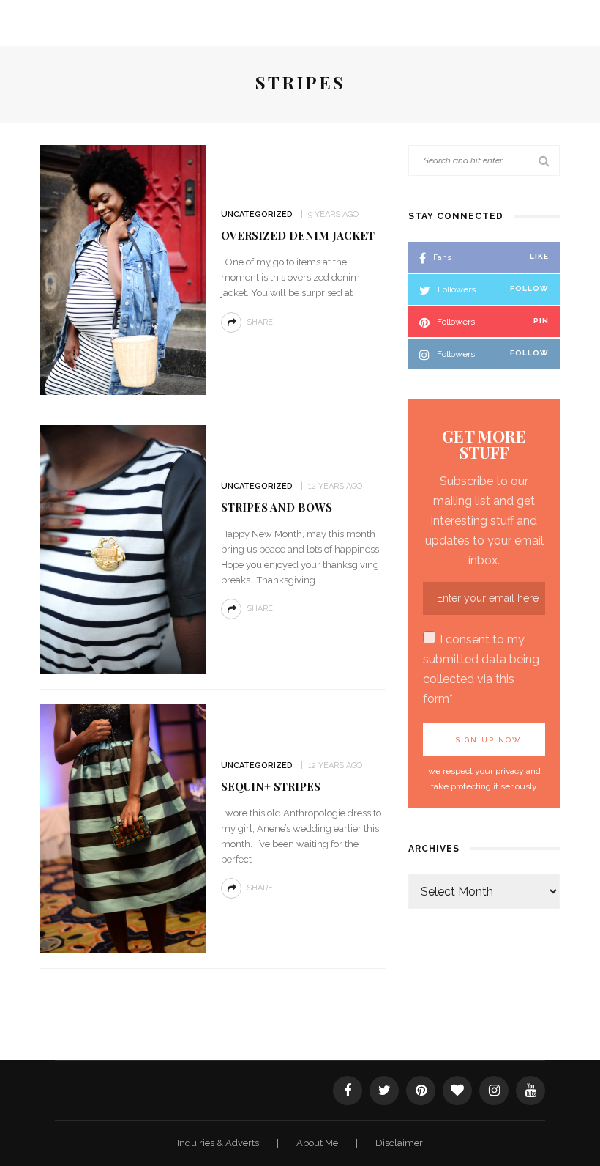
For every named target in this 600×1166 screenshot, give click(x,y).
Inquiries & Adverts (219, 1142)
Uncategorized (257, 214)
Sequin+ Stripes (270, 786)
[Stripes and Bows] (123, 549)
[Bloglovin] (457, 1090)
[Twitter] (384, 1090)
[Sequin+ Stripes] (123, 828)
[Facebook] (347, 1090)
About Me (318, 1142)
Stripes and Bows (276, 507)
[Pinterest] (420, 1090)
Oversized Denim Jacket (298, 235)
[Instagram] (494, 1090)
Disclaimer (399, 1142)
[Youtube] (530, 1090)
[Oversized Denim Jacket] (123, 269)
